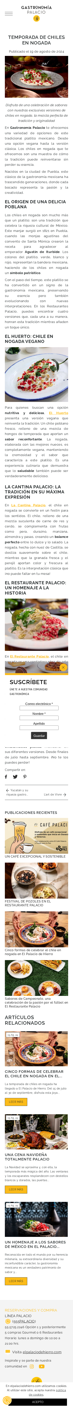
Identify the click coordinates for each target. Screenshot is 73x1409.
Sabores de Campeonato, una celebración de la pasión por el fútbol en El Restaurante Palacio (36, 1002)
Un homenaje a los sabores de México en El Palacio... (35, 1244)
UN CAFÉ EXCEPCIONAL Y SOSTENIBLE (35, 856)
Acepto (37, 1402)
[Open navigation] (10, 13)
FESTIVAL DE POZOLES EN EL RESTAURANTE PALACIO (28, 903)
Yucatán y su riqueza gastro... (17, 792)
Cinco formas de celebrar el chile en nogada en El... (34, 1073)
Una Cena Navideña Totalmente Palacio (27, 1157)
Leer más (16, 1101)
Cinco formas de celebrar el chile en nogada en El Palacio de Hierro (33, 952)
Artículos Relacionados (25, 1020)
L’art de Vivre (53, 794)
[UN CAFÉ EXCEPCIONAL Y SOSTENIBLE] (36, 836)
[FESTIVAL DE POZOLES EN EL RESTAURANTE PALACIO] (36, 881)
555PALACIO (24, 1321)
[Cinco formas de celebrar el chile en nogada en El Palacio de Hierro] (36, 929)
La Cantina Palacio (28, 505)
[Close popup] (63, 667)
